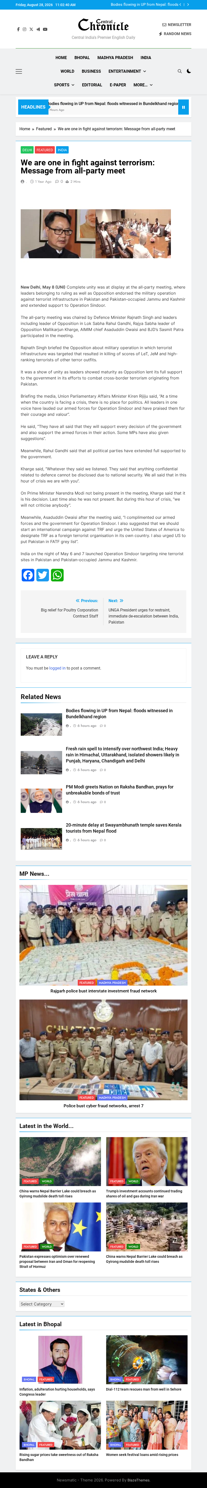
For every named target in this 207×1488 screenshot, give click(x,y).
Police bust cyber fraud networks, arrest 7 (104, 1106)
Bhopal (82, 57)
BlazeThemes (138, 1480)
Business (91, 71)
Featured (45, 149)
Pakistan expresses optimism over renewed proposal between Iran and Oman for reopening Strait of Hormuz (57, 1261)
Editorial (92, 85)
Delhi (27, 149)
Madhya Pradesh (115, 57)
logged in (57, 668)
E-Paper (118, 85)
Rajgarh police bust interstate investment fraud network (103, 991)
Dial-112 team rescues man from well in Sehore (144, 1389)
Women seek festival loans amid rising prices (142, 1455)
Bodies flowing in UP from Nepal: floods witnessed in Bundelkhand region (89, 103)
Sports (61, 85)
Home (61, 57)
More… (141, 85)
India (146, 57)
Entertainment (125, 71)
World (67, 71)
